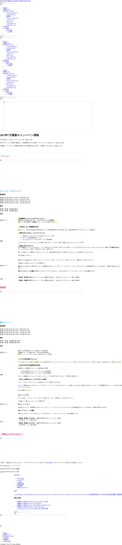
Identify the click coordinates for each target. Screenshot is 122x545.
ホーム (5, 532)
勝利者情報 (20, 484)
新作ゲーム (99, 494)
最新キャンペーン (22, 487)
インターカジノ (18, 494)
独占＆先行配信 (107, 494)
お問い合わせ (7, 541)
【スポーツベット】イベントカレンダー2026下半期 (32, 508)
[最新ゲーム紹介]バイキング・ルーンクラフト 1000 (32, 501)
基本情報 (20, 485)
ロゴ (88, 494)
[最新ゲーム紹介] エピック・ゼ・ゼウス (29, 503)
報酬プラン (6, 534)
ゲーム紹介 (20, 478)
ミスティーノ (83, 494)
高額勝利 (119, 494)
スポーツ (20, 480)
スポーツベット (57, 494)
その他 (19, 482)
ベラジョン (75, 494)
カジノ (38, 494)
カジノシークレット (46, 494)
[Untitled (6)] (48, 131)
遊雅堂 (114, 494)
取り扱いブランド (8, 536)
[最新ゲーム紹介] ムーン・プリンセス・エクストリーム (33, 505)
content (2, 471)
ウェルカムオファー (30, 494)
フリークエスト (67, 494)
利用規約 (6, 539)
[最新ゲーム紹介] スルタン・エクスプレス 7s (30, 506)
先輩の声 (6, 537)
